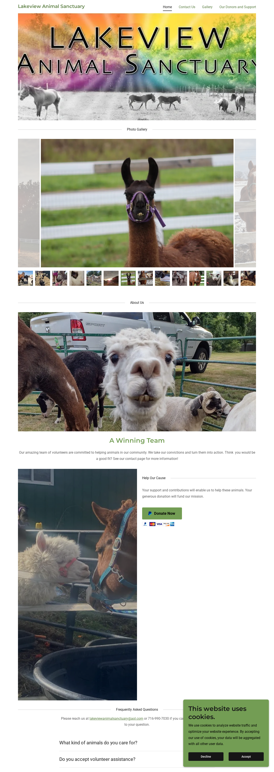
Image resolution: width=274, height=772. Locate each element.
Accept (246, 756)
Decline (206, 756)
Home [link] (167, 7)
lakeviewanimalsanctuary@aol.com (116, 718)
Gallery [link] (207, 7)
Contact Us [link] (187, 7)
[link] (51, 7)
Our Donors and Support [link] (237, 7)
